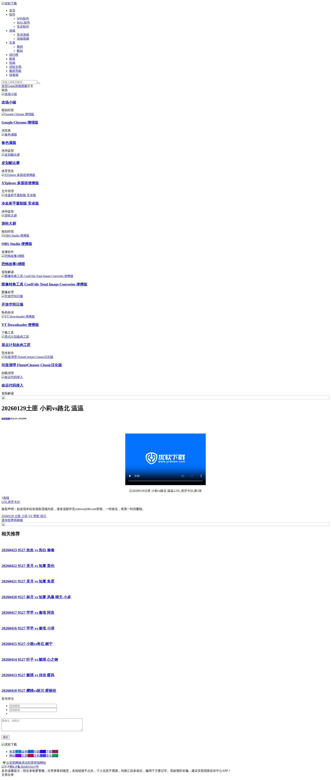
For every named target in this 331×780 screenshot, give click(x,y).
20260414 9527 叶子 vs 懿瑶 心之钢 (30, 659)
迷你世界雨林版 (12, 520)
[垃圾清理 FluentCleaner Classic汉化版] (27, 357)
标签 (12, 58)
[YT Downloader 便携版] (18, 316)
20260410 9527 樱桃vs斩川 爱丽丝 (29, 691)
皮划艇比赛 (11, 163)
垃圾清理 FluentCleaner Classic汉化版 (32, 365)
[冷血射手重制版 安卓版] (19, 195)
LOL (5, 502)
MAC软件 (23, 22)
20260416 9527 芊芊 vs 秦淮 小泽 (28, 628)
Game (11, 86)
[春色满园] (9, 134)
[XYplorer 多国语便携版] (18, 175)
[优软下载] (9, 3)
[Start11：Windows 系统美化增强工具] (165, 525)
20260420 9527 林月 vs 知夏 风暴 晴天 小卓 (36, 597)
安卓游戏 (23, 34)
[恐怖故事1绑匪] (13, 256)
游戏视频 (23, 38)
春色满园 (9, 143)
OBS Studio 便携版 (17, 244)
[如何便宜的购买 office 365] (165, 398)
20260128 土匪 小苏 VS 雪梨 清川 (24, 516)
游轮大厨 (9, 223)
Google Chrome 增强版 (20, 122)
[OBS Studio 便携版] (15, 235)
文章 (12, 42)
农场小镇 (9, 102)
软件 (12, 14)
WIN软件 (23, 18)
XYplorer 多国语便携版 (20, 183)
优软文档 (15, 66)
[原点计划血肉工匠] (15, 336)
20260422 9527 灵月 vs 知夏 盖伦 (28, 566)
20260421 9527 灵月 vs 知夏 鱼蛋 (28, 581)
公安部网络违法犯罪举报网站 (26, 762)
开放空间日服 (12, 304)
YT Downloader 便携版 (20, 325)
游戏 (12, 30)
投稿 (12, 62)
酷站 (20, 50)
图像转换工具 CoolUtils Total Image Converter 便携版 (44, 284)
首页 (12, 10)
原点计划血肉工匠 (16, 345)
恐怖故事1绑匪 (13, 264)
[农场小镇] (9, 94)
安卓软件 (23, 26)
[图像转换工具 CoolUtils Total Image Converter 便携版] (37, 276)
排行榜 (13, 54)
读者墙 (13, 75)
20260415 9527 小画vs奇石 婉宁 (27, 644)
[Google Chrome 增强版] (18, 114)
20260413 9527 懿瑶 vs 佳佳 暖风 (28, 675)
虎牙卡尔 (14, 502)
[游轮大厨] (9, 215)
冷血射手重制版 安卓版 (20, 203)
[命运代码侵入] (12, 377)
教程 (20, 46)
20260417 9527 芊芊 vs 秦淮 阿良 (28, 613)
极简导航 (15, 70)
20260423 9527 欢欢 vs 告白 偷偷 (28, 550)
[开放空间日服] (12, 296)
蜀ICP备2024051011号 (24, 766)
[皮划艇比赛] (11, 154)
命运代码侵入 (12, 385)
